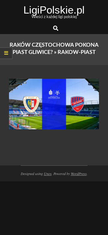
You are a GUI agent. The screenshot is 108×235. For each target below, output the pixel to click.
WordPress (79, 173)
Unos (48, 173)
